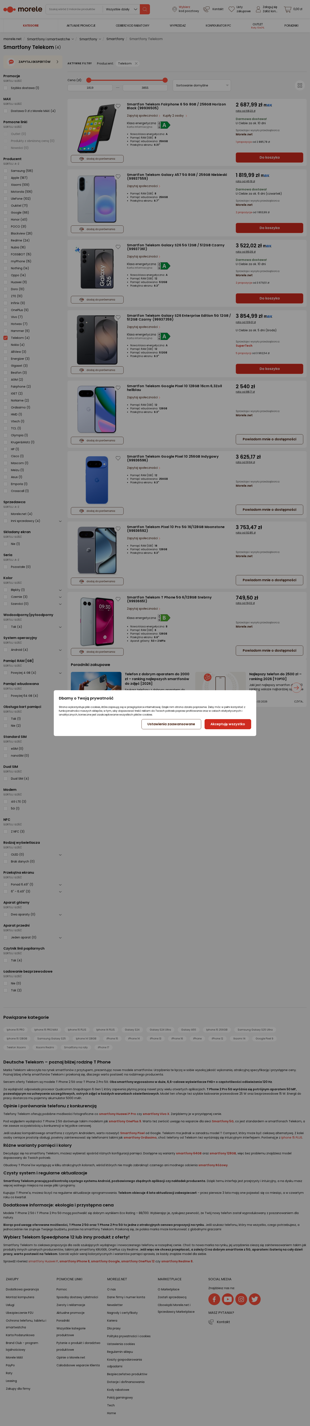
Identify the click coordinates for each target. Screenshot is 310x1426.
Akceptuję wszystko (227, 724)
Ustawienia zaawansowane (171, 724)
